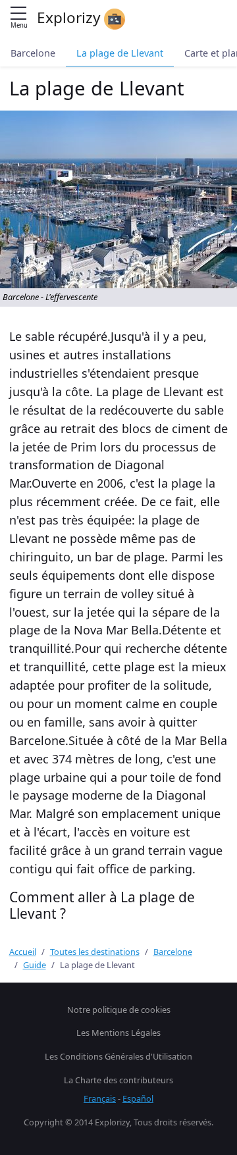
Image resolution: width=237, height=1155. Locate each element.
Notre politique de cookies (119, 1009)
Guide (34, 965)
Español (137, 1098)
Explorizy (70, 17)
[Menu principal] (18, 14)
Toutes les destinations (95, 952)
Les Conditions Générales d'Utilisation (118, 1056)
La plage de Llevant (119, 53)
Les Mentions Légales (118, 1033)
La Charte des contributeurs (118, 1080)
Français (100, 1098)
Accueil (22, 952)
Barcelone (33, 53)
